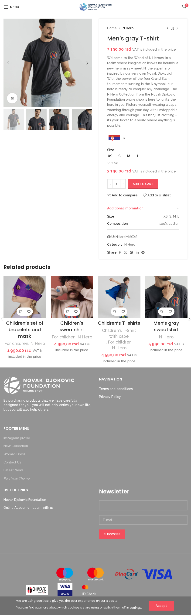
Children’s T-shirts (119, 323)
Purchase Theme (16, 478)
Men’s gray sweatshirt (166, 326)
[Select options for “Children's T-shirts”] (115, 312)
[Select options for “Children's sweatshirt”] (68, 312)
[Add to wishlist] (29, 312)
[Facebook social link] (119, 252)
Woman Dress (14, 454)
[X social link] (125, 252)
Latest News (13, 470)
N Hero (128, 28)
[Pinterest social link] (131, 252)
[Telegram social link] (143, 252)
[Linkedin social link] (137, 252)
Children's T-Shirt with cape (119, 333)
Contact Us (12, 462)
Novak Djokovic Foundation (24, 500)
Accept (161, 606)
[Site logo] (95, 7)
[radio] (110, 156)
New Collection (15, 446)
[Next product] (177, 28)
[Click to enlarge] (12, 98)
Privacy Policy (110, 397)
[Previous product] (167, 28)
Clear (114, 163)
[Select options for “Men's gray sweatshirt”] (162, 312)
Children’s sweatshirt (72, 326)
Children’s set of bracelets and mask (24, 329)
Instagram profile (16, 438)
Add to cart (143, 184)
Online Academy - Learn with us (28, 507)
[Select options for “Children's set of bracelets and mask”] (21, 312)
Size (110, 150)
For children (16, 343)
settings (135, 607)
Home (112, 28)
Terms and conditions (116, 389)
